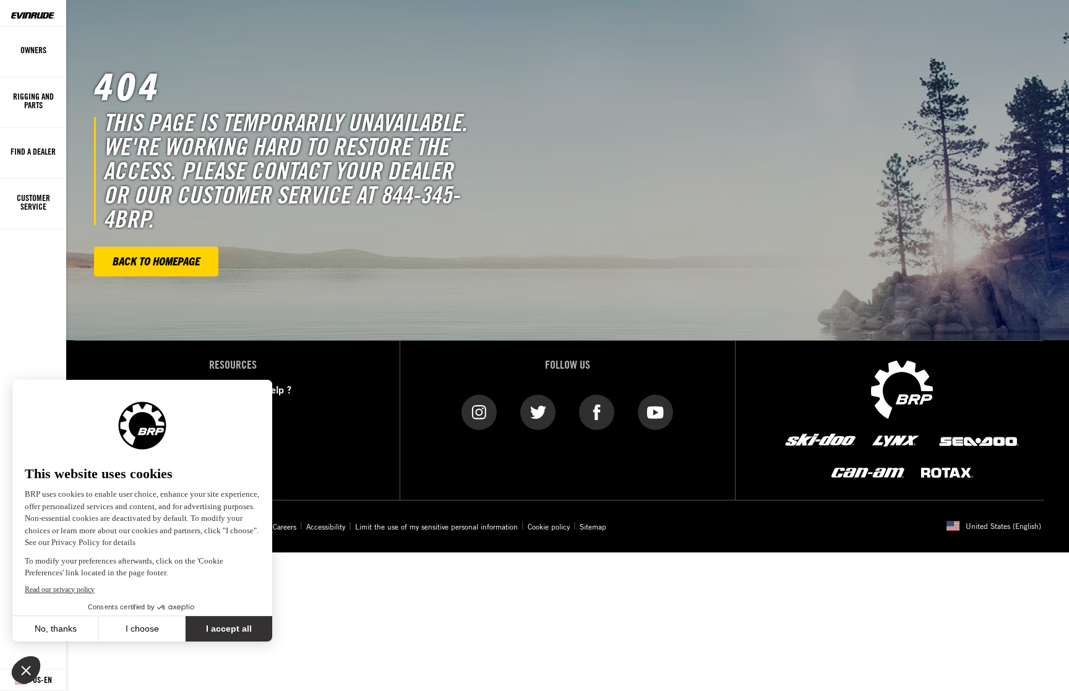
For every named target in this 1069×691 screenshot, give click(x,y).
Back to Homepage (156, 261)
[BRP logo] (902, 388)
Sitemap (593, 526)
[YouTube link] (655, 411)
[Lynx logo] (896, 440)
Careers (284, 526)
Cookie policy (549, 526)
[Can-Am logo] (867, 472)
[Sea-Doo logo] (978, 440)
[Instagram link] (479, 411)
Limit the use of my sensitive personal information (436, 526)
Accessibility (325, 526)
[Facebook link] (596, 411)
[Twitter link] (538, 411)
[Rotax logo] (947, 472)
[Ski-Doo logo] (820, 440)
